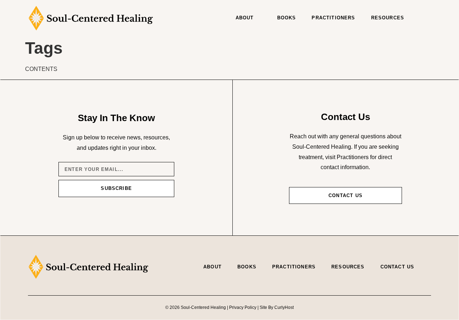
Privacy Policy (242, 307)
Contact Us (397, 266)
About (245, 17)
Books (286, 17)
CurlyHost (284, 307)
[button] (424, 18)
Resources (387, 17)
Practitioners (333, 17)
